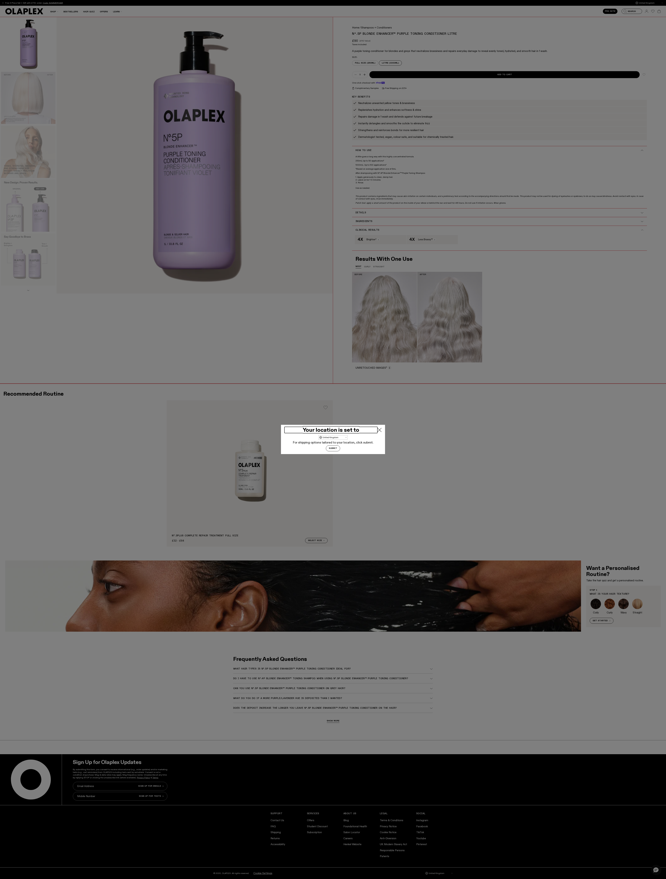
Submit (333, 448)
